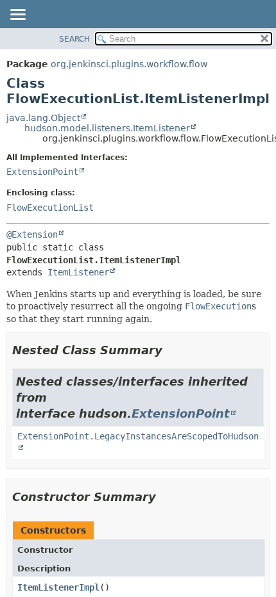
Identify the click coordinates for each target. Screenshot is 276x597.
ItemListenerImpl (58, 587)
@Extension (32, 234)
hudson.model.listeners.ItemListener (107, 128)
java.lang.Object (43, 118)
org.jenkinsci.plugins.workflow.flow (129, 64)
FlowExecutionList (50, 207)
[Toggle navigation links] (17, 15)
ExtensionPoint (42, 172)
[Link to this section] (171, 350)
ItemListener (78, 272)
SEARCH (74, 39)
